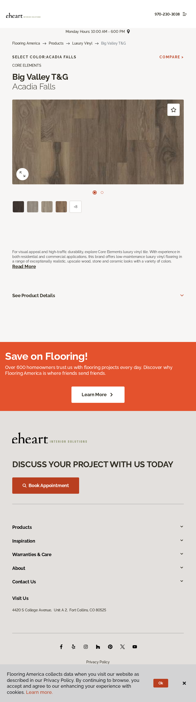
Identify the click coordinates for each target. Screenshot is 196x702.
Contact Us (24, 581)
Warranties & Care (32, 554)
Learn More (94, 394)
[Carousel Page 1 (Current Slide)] (95, 192)
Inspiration (23, 541)
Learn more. (39, 692)
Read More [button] (24, 266)
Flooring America (26, 43)
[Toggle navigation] (185, 14)
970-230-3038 (167, 14)
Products (56, 43)
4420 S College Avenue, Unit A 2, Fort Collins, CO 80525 (59, 610)
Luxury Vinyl (82, 43)
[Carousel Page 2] (102, 192)
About (18, 568)
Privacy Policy (97, 662)
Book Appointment (49, 485)
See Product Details (33, 295)
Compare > (172, 57)
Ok (160, 683)
